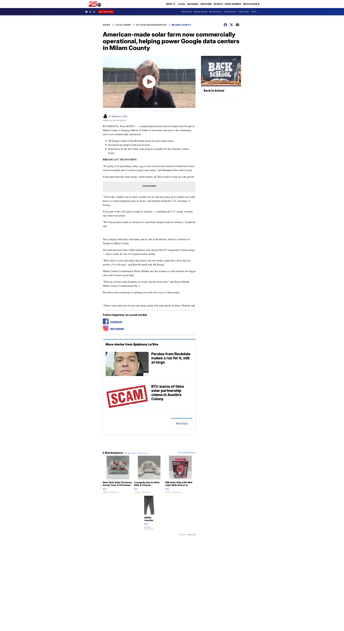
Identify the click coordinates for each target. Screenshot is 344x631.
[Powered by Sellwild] (192, 535)
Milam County (181, 25)
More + (254, 11)
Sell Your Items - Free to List (135, 453)
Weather (206, 4)
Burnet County (215, 11)
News (106, 25)
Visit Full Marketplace (187, 453)
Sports (218, 4)
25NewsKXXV (87, 12)
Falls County (244, 11)
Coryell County (230, 11)
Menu (169, 4)
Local (181, 4)
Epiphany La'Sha (119, 116)
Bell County (187, 11)
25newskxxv (91, 12)
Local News (123, 25)
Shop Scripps (233, 4)
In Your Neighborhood (151, 25)
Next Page (182, 423)
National (193, 4)
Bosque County (200, 11)
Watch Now (250, 4)
